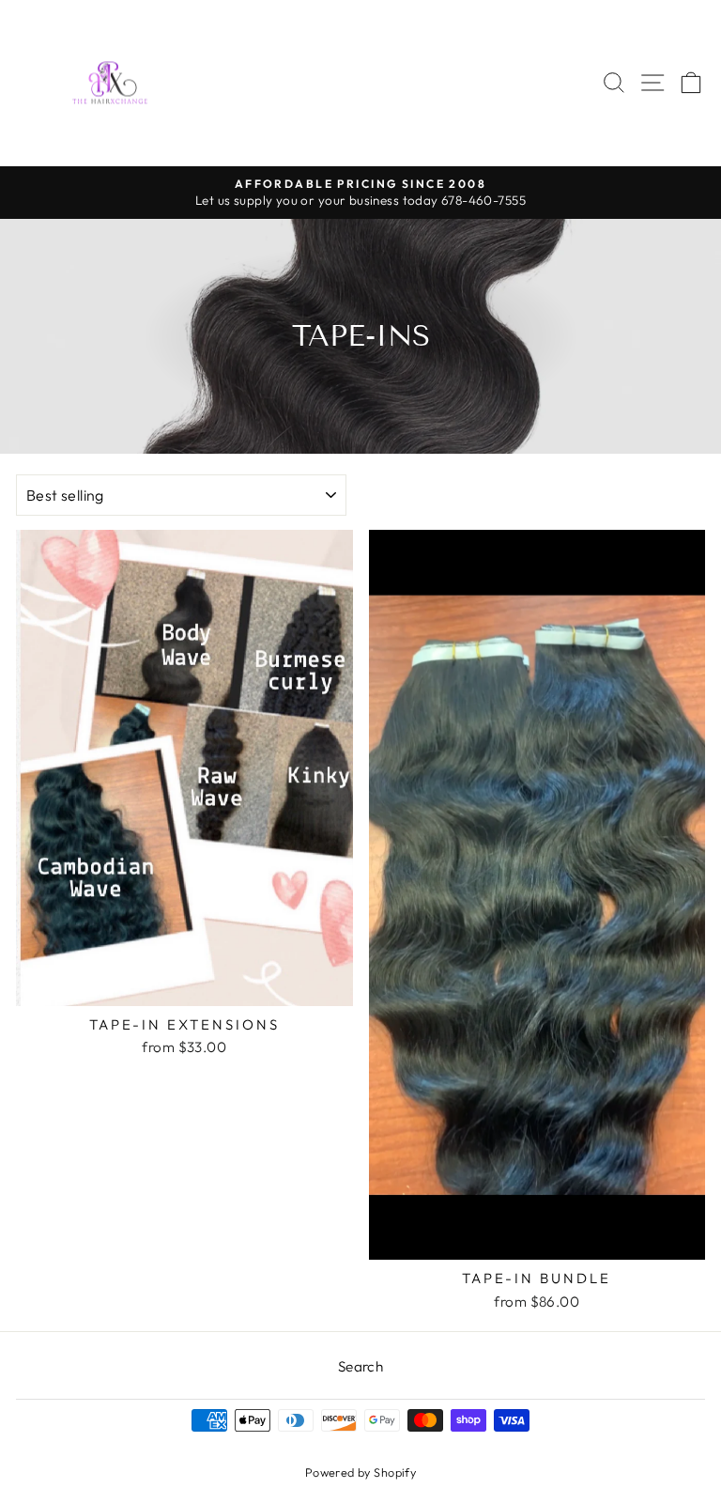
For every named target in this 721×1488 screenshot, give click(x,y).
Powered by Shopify (360, 1472)
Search (360, 1366)
